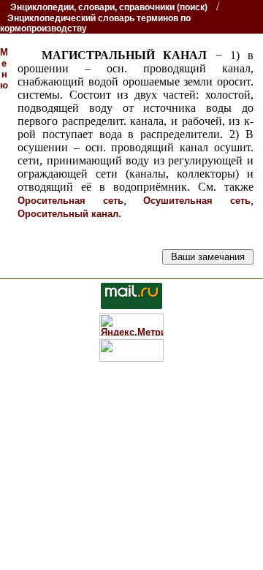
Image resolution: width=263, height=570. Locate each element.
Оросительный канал (68, 213)
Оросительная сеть (70, 200)
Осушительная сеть (197, 200)
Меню (4, 69)
